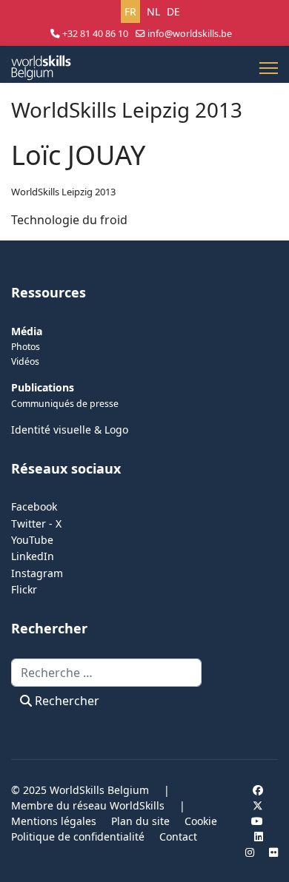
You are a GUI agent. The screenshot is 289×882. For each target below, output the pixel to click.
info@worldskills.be (189, 33)
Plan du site (140, 821)
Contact (178, 836)
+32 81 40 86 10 (95, 33)
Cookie (201, 821)
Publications (42, 387)
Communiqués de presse (65, 403)
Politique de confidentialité (77, 836)
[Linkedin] (258, 836)
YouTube (32, 540)
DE (173, 11)
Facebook (34, 506)
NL (153, 11)
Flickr (24, 589)
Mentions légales (53, 821)
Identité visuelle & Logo (69, 430)
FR (130, 11)
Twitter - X (36, 523)
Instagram (37, 573)
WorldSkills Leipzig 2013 (63, 191)
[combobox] (106, 673)
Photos (25, 346)
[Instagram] (249, 852)
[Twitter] (258, 805)
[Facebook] (258, 790)
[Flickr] (273, 852)
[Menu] (268, 68)
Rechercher (65, 701)
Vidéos (25, 361)
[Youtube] (257, 821)
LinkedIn (32, 556)
